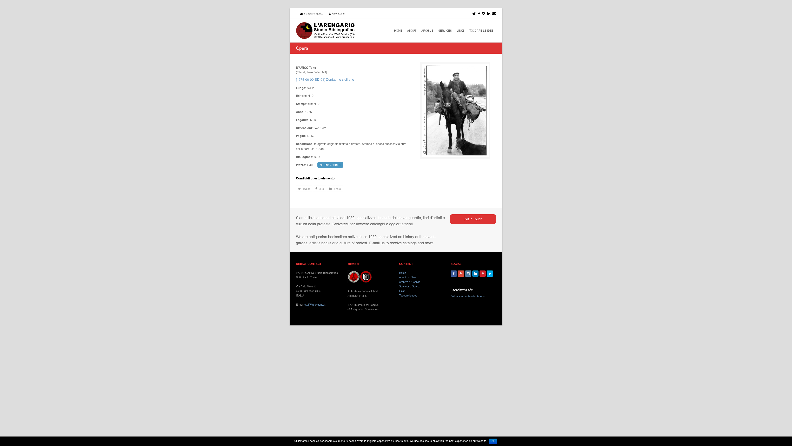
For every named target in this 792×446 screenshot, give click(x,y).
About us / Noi (407, 277)
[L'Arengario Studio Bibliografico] (325, 30)
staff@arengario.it (314, 304)
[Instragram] (483, 13)
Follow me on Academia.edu (467, 296)
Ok (493, 441)
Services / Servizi (409, 286)
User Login (338, 13)
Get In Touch (473, 219)
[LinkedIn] (488, 13)
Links (402, 291)
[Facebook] (479, 13)
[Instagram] (468, 273)
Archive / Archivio (409, 282)
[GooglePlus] (461, 273)
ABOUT (411, 30)
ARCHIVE (427, 30)
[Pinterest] (483, 273)
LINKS (460, 30)
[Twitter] (474, 13)
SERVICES (445, 30)
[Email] (494, 13)
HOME (398, 30)
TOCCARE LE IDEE (481, 30)
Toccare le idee (408, 295)
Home (402, 273)
